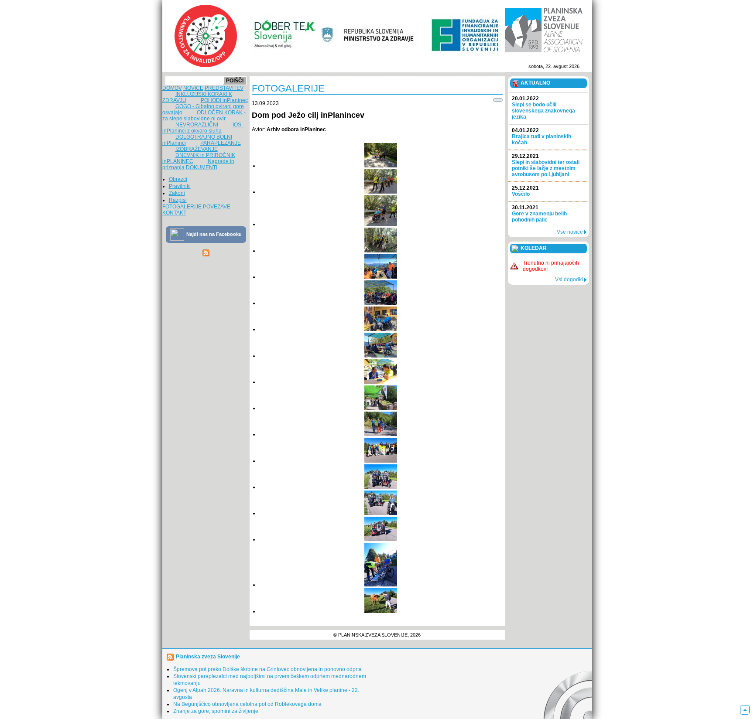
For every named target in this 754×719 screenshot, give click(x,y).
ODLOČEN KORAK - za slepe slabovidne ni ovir (204, 115)
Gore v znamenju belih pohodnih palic (539, 213)
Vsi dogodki (569, 279)
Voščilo (525, 191)
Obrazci (178, 179)
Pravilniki (180, 186)
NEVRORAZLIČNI (196, 125)
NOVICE (193, 88)
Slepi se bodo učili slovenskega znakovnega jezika (543, 107)
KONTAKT (174, 213)
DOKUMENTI (201, 167)
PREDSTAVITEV (224, 88)
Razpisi (178, 200)
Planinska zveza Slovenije (208, 657)
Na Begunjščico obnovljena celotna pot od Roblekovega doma (247, 704)
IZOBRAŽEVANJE (196, 149)
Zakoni (177, 193)
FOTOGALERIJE (182, 207)
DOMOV (172, 88)
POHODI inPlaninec (224, 100)
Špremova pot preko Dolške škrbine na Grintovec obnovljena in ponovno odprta (267, 669)
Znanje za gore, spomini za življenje (215, 711)
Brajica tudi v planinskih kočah (541, 136)
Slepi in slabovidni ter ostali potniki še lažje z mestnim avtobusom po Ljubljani (545, 165)
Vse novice (570, 232)
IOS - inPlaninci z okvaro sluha (203, 128)
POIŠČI (234, 81)
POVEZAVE (216, 207)
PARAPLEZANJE (220, 143)
